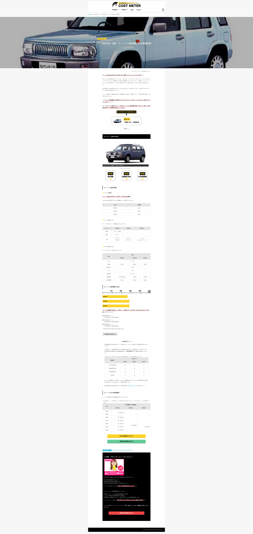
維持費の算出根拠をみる (110, 334)
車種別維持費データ (115, 10)
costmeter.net (152, 529)
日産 (131, 450)
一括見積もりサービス (132, 385)
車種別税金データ (125, 10)
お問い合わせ (138, 10)
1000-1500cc (115, 450)
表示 (128, 128)
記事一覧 (132, 10)
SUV (127, 450)
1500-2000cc (122, 450)
